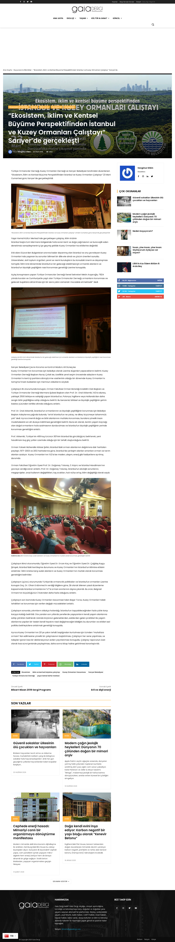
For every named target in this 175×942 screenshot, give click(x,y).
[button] (153, 24)
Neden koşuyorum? (143, 231)
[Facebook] (20, 1)
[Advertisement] (87, 47)
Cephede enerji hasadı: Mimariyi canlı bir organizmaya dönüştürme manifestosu (34, 832)
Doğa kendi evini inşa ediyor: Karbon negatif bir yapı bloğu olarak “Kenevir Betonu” (85, 832)
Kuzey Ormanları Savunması (74, 672)
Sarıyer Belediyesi (95, 672)
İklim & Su (44, 107)
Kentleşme (56, 107)
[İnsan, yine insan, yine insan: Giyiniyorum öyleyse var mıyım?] (124, 251)
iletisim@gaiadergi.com (71, 929)
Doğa (15, 736)
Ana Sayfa (7, 70)
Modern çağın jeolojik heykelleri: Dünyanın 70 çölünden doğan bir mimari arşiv (86, 749)
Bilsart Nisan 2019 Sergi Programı (31, 689)
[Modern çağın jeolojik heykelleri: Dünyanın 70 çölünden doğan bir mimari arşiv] (87, 724)
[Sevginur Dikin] (10, 152)
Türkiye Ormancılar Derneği (23, 676)
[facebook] (139, 176)
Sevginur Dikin (24, 152)
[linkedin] (147, 176)
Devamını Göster (60, 881)
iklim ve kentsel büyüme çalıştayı (46, 672)
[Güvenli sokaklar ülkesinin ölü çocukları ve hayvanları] (35, 724)
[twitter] (152, 176)
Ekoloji (34, 107)
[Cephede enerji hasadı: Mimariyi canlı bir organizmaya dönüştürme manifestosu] (35, 807)
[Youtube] (31, 1)
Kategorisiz (69, 107)
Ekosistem (26, 672)
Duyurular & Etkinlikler (23, 70)
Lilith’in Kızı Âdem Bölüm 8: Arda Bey (146, 265)
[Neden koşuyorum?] (124, 235)
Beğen (159, 280)
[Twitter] (27, 1)
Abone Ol (158, 297)
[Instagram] (24, 1)
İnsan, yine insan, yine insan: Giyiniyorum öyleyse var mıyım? (147, 250)
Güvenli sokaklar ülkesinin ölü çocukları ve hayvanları (34, 745)
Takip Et (159, 286)
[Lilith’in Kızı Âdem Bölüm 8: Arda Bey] (124, 267)
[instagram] (143, 176)
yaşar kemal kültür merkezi (48, 676)
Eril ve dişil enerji (101, 689)
